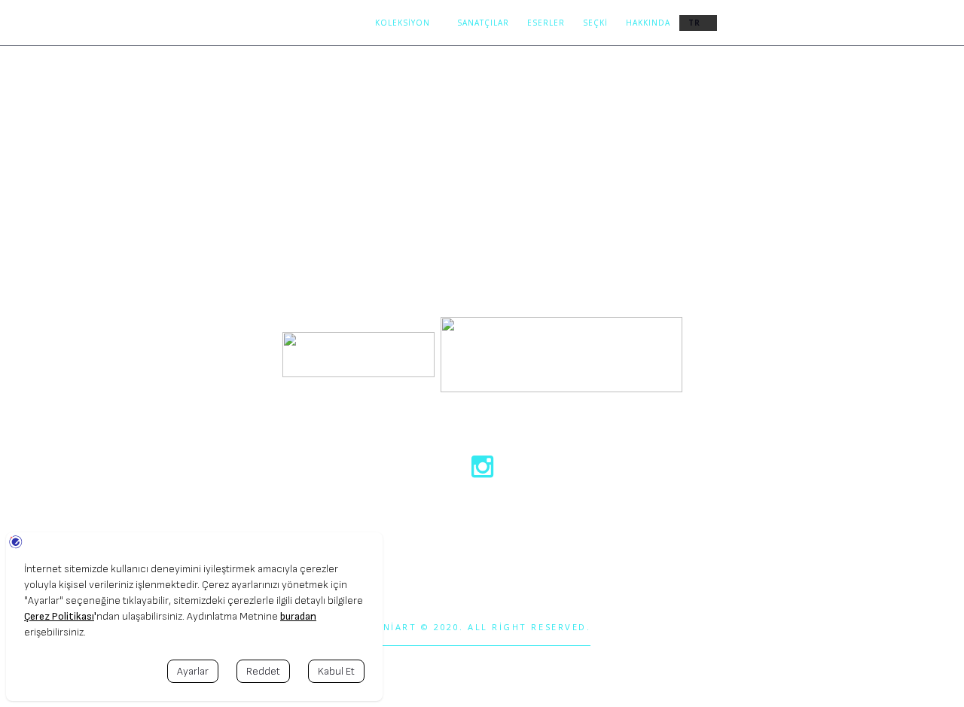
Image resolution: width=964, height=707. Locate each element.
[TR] (698, 23)
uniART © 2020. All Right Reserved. (482, 626)
